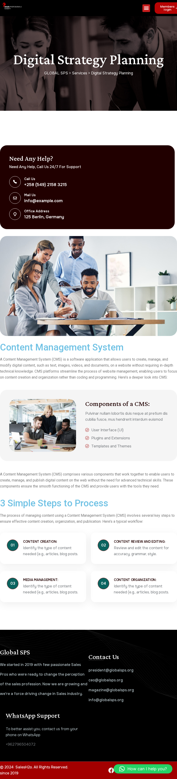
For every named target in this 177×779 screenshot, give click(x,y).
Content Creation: (40, 542)
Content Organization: (135, 580)
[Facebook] (111, 770)
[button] (146, 8)
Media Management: (40, 580)
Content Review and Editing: (139, 542)
